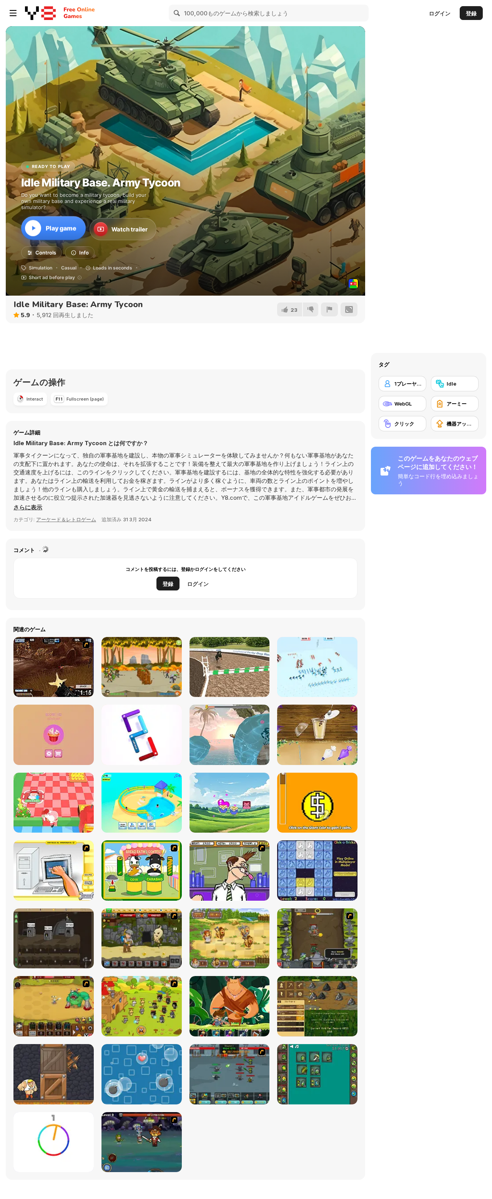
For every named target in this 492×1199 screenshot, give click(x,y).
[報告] (329, 309)
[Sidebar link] (13, 13)
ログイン (439, 13)
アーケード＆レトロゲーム (66, 519)
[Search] (177, 13)
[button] (27, 507)
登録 (471, 13)
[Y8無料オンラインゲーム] (40, 13)
